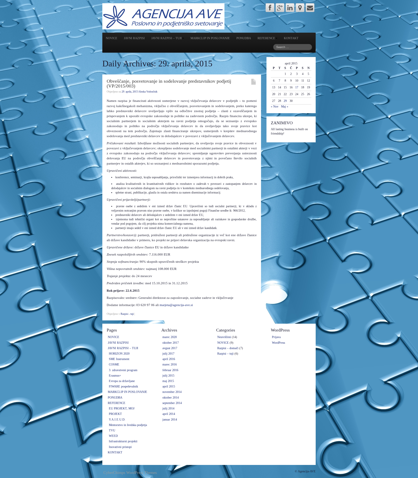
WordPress (278, 342)
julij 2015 (168, 375)
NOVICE (111, 38)
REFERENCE (266, 38)
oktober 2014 (170, 397)
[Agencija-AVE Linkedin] (290, 7)
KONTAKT (291, 38)
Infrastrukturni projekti (123, 441)
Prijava (276, 337)
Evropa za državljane (122, 381)
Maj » (284, 106)
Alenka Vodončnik (147, 91)
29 (285, 101)
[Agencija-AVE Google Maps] (300, 7)
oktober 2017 (170, 342)
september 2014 (172, 403)
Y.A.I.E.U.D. (117, 419)
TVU (112, 430)
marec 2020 (169, 337)
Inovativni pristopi (120, 447)
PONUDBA (243, 38)
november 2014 (172, 392)
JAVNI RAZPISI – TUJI (166, 38)
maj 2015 (168, 381)
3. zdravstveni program (123, 370)
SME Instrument (119, 359)
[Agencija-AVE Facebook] (270, 7)
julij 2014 (168, 408)
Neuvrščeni (224, 337)
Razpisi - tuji (127, 313)
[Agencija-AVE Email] (310, 7)
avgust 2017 (169, 348)
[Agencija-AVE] (163, 16)
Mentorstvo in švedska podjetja (128, 425)
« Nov (274, 106)
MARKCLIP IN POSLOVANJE (210, 38)
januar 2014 (169, 419)
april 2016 (168, 359)
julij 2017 (168, 353)
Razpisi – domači (227, 348)
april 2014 (168, 414)
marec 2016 (169, 364)
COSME (114, 364)
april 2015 (168, 386)
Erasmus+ (115, 375)
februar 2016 (170, 370)
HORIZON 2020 (119, 353)
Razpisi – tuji (225, 353)
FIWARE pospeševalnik (123, 386)
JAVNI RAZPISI (134, 38)
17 (296, 87)
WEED (113, 436)
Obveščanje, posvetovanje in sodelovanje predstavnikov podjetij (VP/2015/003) (169, 83)
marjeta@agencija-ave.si (176, 305)
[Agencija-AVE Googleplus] (280, 7)
